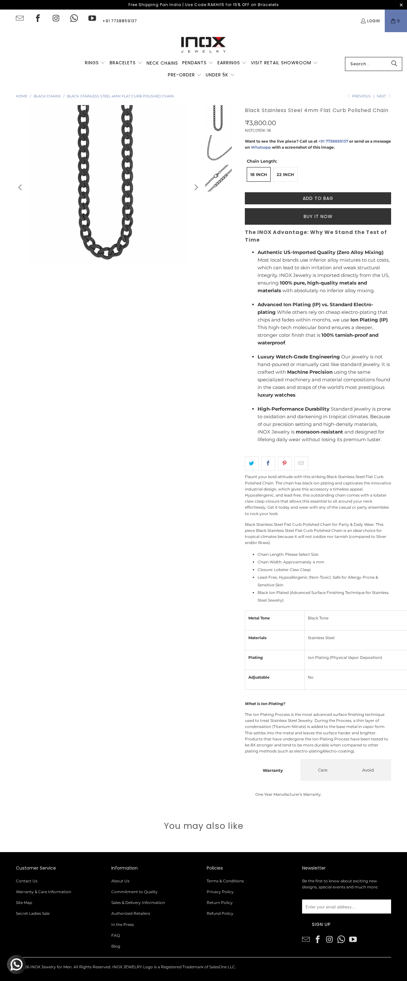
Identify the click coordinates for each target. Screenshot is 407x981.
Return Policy (220, 902)
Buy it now (318, 216)
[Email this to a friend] (301, 463)
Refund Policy (220, 913)
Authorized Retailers (130, 913)
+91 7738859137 (119, 21)
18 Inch (258, 174)
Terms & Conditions (225, 881)
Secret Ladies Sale (33, 913)
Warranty (273, 770)
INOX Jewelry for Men (51, 966)
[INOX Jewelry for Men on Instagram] (56, 18)
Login (373, 21)
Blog (115, 946)
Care (323, 770)
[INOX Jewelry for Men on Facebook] (38, 18)
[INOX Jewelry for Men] (203, 44)
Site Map (24, 902)
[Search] (394, 64)
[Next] (196, 187)
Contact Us (27, 881)
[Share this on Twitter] (252, 463)
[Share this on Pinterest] (285, 463)
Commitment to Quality (134, 891)
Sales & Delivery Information (138, 902)
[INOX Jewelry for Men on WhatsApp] (74, 18)
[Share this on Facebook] (268, 463)
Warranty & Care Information (43, 891)
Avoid (368, 770)
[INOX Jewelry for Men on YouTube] (92, 18)
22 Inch (285, 174)
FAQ (115, 935)
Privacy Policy (220, 891)
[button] (95, 63)
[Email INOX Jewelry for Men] (20, 18)
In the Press (122, 924)
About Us (120, 881)
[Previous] (21, 187)
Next (382, 96)
